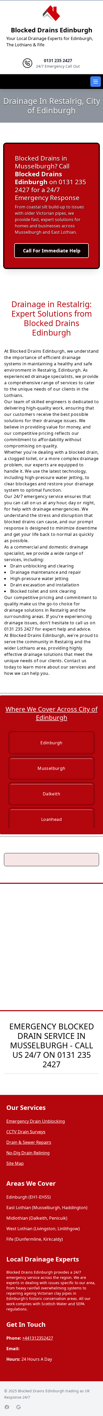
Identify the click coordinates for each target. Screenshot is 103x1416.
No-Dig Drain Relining (28, 1153)
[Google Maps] (18, 1407)
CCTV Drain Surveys (25, 1132)
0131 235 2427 (67, 1059)
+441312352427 (37, 1338)
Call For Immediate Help (51, 250)
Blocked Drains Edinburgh (51, 30)
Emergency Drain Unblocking (35, 1121)
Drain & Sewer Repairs (28, 1142)
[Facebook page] (7, 1407)
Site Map (15, 1163)
